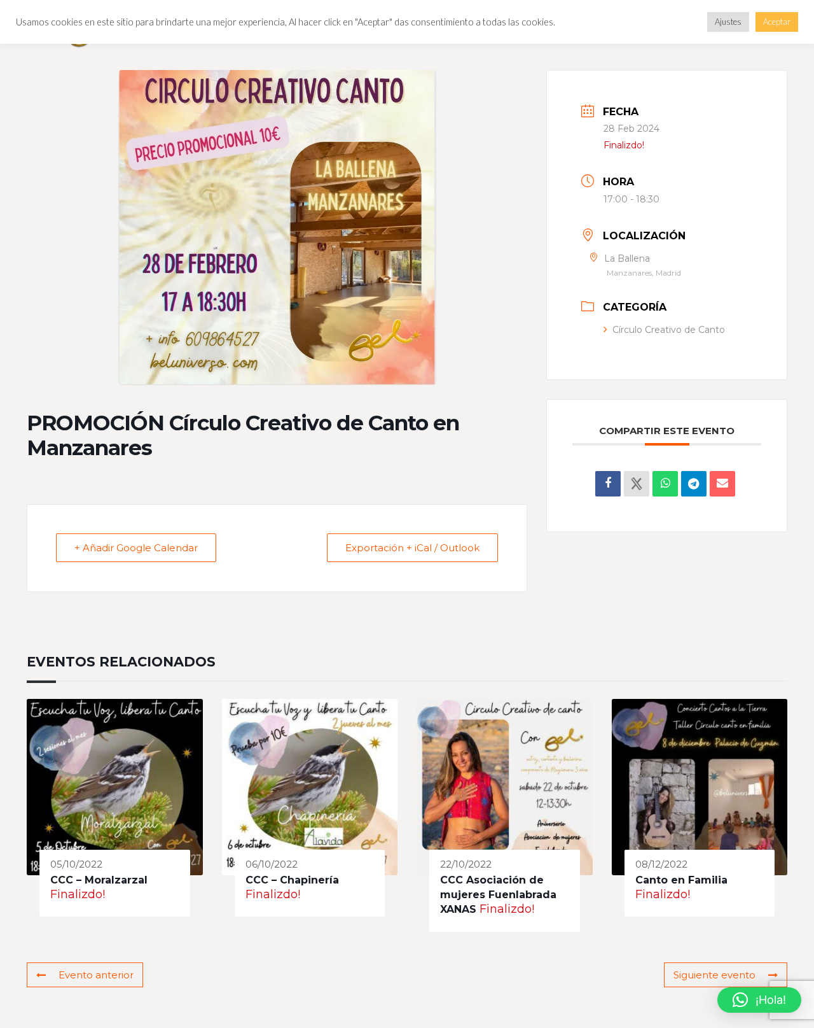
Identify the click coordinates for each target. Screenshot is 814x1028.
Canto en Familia (681, 880)
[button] (759, 1000)
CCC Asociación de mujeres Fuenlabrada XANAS (498, 895)
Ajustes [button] (728, 22)
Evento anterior (96, 975)
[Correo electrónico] (722, 483)
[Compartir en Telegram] (694, 483)
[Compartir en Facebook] (608, 483)
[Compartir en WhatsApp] (665, 483)
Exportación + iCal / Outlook (412, 548)
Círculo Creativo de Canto (668, 329)
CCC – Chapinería (292, 880)
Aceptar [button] (776, 22)
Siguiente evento (714, 975)
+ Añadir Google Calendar (136, 548)
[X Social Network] (636, 483)
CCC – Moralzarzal (99, 880)
